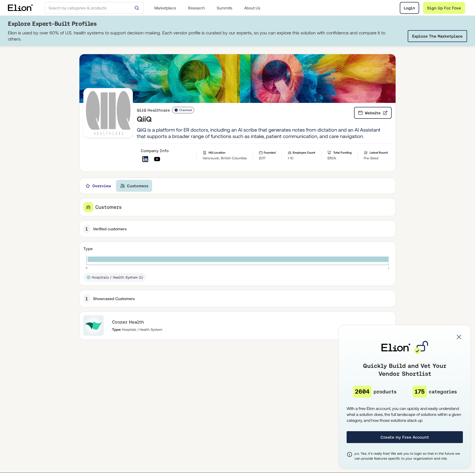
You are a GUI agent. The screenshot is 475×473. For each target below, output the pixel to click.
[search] (94, 8)
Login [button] (409, 8)
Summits (224, 8)
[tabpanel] (237, 269)
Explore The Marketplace (437, 36)
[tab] (98, 186)
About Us (252, 8)
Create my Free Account (404, 437)
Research (196, 8)
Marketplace (165, 8)
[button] (459, 337)
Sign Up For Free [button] (444, 8)
